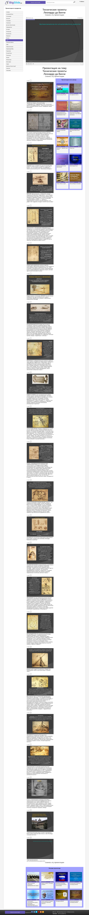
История (8, 29)
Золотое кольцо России (61, 94)
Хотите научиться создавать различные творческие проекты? (47, 902)
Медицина (8, 35)
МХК (7, 40)
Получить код (30, 17)
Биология (8, 18)
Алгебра (8, 12)
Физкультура (8, 59)
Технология (8, 55)
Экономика (8, 70)
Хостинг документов (62, 913)
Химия (7, 64)
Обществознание (9, 46)
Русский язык (9, 53)
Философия (8, 61)
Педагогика (8, 51)
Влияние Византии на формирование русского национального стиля (61, 113)
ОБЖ (7, 44)
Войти (82, 1)
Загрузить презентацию (35, 2)
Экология (8, 68)
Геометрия (8, 22)
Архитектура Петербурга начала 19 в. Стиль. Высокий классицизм (75, 113)
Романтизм (72, 148)
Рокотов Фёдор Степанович (75, 183)
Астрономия (8, 16)
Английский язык (9, 14)
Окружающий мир (9, 48)
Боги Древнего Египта (74, 94)
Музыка (7, 38)
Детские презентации (10, 25)
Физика (7, 57)
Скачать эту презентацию (54, 15)
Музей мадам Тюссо (74, 165)
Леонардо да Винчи (60, 901)
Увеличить (80, 17)
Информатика (9, 27)
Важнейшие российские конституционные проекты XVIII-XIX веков (61, 884)
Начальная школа (9, 42)
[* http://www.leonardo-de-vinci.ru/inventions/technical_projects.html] (40, 858)
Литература (8, 31)
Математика (8, 33)
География (8, 20)
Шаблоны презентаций (11, 66)
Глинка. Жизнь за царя (61, 183)
